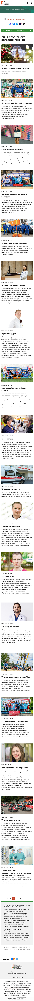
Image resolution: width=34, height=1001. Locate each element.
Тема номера (21, 30)
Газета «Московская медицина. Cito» (13, 9)
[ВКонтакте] (12, 959)
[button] (31, 30)
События (10, 30)
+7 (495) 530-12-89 (17, 977)
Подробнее (12, 998)
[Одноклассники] (14, 959)
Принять (21, 998)
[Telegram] (17, 959)
